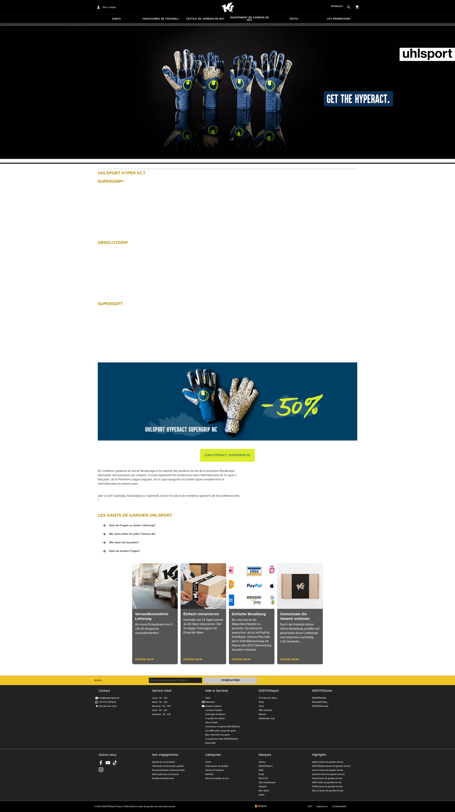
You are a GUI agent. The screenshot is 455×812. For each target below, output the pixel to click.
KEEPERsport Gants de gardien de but (331, 766)
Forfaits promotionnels (163, 778)
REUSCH (263, 778)
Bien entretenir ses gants (217, 735)
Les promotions (338, 18)
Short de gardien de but (217, 778)
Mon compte (109, 7)
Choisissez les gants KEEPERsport (222, 726)
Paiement (210, 702)
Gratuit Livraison (213, 706)
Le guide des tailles (215, 718)
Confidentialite (339, 806)
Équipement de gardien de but (249, 18)
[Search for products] (348, 7)
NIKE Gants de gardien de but (326, 782)
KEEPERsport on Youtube (108, 762)
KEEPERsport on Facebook (101, 762)
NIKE (261, 770)
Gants (116, 18)
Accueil (227, 7)
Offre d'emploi (265, 710)
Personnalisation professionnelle (168, 770)
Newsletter (210, 743)
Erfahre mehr (144, 659)
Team (261, 706)
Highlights (319, 754)
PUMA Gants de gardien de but (327, 786)
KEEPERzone (322, 690)
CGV (309, 806)
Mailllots (209, 774)
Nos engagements (165, 754)
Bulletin (98, 680)
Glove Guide (211, 722)
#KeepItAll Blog (319, 702)
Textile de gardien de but (205, 18)
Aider (208, 698)
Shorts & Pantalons (214, 770)
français (337, 6)
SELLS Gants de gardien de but (327, 790)
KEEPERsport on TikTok (115, 762)
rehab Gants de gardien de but (327, 778)
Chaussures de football (160, 18)
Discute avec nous (108, 706)
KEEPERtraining (320, 706)
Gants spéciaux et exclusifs (165, 774)
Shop (261, 702)
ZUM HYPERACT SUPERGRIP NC (227, 455)
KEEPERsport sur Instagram (101, 769)
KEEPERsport (269, 690)
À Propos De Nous (268, 698)
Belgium (262, 806)
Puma (261, 774)
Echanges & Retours (215, 714)
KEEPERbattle (319, 698)
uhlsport (263, 786)
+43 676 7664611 (107, 702)
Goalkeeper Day (267, 718)
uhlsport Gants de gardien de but (328, 774)
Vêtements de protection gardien (168, 766)
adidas (262, 762)
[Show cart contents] (357, 7)
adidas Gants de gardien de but (327, 762)
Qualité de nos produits (163, 762)
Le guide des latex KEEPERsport (221, 739)
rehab (261, 794)
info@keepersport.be (109, 698)
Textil (294, 18)
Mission (262, 714)
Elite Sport (264, 790)
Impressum (322, 806)
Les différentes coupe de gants (220, 730)
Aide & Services (216, 690)
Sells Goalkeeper (267, 782)
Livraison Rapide (213, 710)
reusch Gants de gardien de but (327, 770)
